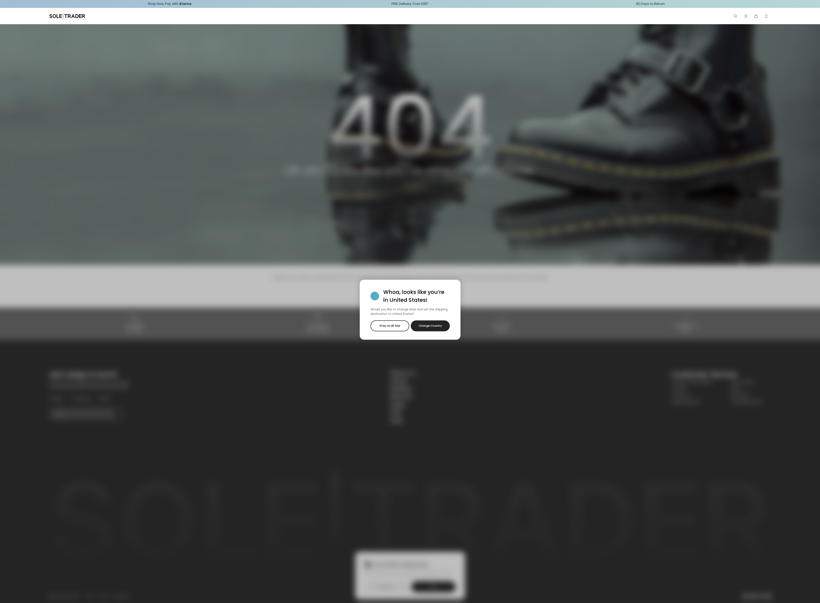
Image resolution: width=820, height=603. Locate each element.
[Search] (735, 16)
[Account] (746, 16)
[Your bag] (756, 16)
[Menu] (766, 16)
